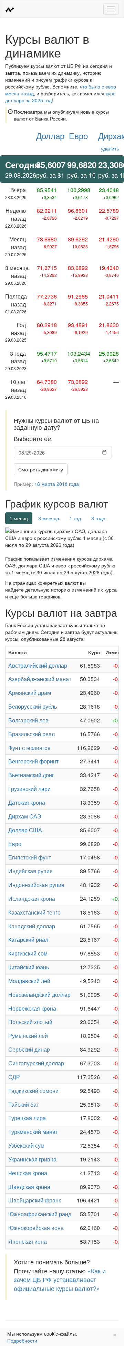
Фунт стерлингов (29, 748)
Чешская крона (27, 1173)
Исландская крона (31, 898)
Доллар (50, 135)
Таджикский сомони (33, 1091)
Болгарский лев (28, 720)
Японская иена (27, 1241)
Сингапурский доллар (36, 1063)
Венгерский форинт (33, 761)
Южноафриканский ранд (39, 1214)
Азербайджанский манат (39, 679)
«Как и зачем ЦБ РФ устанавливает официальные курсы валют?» (60, 1279)
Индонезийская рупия (36, 885)
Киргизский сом (28, 953)
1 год (75, 518)
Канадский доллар (31, 926)
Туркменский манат (33, 1132)
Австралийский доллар (37, 665)
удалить (110, 148)
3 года (98, 518)
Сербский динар (29, 1049)
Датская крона (26, 802)
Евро (78, 135)
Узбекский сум (26, 1145)
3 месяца (48, 518)
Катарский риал (28, 939)
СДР (14, 1077)
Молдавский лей (29, 981)
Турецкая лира (27, 1118)
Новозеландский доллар (39, 995)
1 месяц (19, 518)
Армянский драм (29, 693)
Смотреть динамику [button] (40, 469)
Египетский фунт (29, 857)
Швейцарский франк (34, 1200)
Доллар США (25, 830)
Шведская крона (29, 1187)
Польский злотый (30, 1022)
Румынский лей (28, 1036)
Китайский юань (28, 967)
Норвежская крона (32, 1008)
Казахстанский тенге (34, 912)
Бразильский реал (31, 734)
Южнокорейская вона (36, 1228)
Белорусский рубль (32, 706)
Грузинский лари (29, 789)
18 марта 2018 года (56, 483)
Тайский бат (23, 1104)
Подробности (22, 1340)
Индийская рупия (30, 871)
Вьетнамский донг (31, 775)
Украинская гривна (32, 1159)
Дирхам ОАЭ (24, 816)
